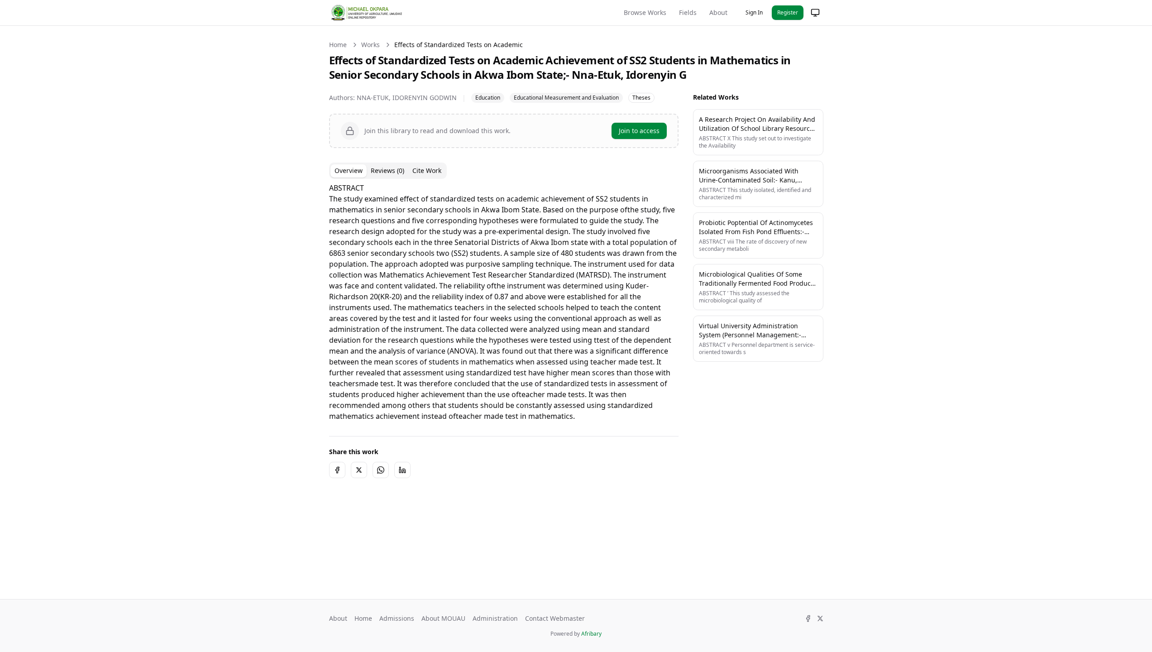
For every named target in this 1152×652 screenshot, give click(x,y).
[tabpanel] (504, 302)
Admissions (396, 618)
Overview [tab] (349, 170)
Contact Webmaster (555, 618)
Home (338, 44)
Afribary (591, 634)
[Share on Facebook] (337, 470)
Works (370, 44)
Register (787, 12)
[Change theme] (815, 13)
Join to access (639, 130)
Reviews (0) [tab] (387, 170)
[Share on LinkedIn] (402, 470)
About (718, 12)
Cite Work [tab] (426, 170)
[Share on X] (359, 470)
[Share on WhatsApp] (381, 470)
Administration (495, 618)
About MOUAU (443, 618)
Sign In (754, 12)
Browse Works (645, 12)
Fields (688, 12)
